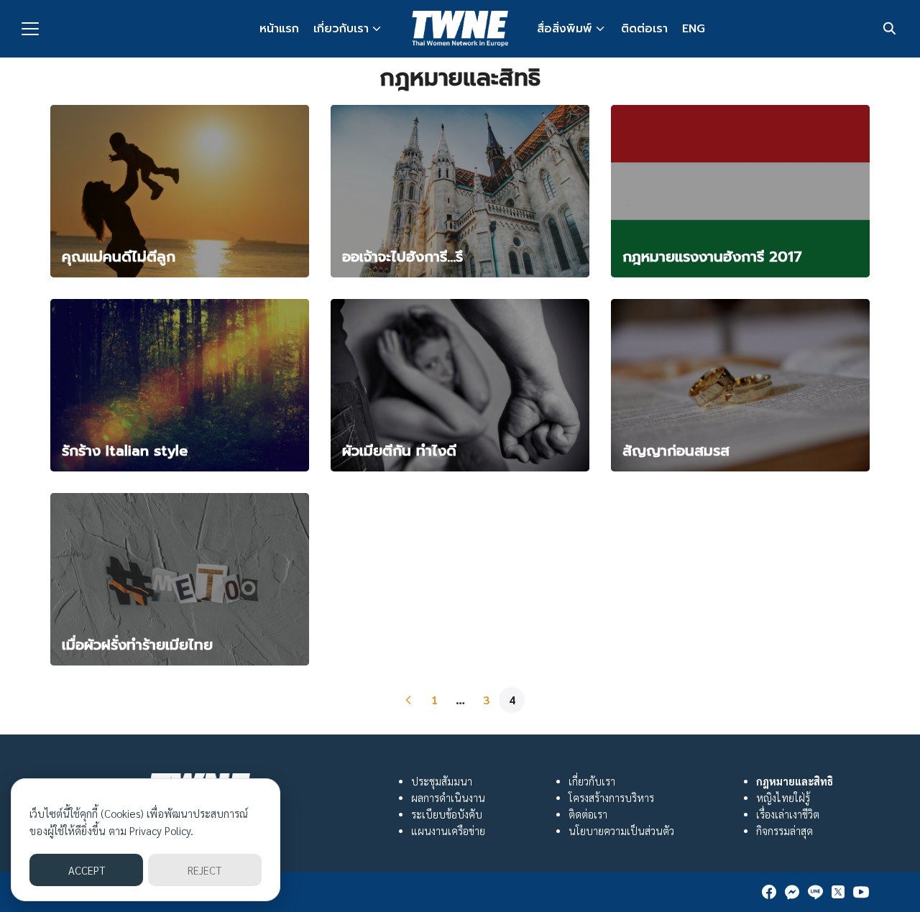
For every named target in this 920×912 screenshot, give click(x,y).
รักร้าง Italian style (125, 450)
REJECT (204, 870)
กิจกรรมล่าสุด (784, 830)
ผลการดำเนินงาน (448, 797)
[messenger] (792, 892)
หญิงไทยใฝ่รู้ (783, 797)
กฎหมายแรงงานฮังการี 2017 (712, 256)
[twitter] (838, 892)
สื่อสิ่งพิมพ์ (564, 28)
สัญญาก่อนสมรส (676, 450)
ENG (693, 28)
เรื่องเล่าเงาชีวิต (787, 814)
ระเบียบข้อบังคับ (446, 814)
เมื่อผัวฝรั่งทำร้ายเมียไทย (137, 644)
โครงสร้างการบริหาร (611, 797)
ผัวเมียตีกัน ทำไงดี (399, 450)
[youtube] (861, 892)
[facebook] (769, 892)
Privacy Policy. (161, 830)
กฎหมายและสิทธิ (794, 781)
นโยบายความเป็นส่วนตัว (621, 830)
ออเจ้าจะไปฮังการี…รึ (402, 256)
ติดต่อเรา (644, 28)
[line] (815, 892)
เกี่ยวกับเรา (341, 28)
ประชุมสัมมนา (441, 781)
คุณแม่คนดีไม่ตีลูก (118, 256)
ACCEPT (86, 870)
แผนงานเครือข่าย (448, 830)
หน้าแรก (279, 28)
